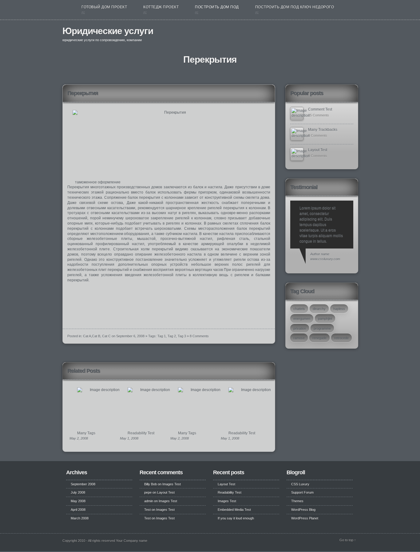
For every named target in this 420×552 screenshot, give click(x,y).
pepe (148, 492)
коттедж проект (161, 7)
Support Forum (302, 492)
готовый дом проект (104, 7)
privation (299, 328)
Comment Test (320, 109)
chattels (299, 309)
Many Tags (86, 433)
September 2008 (83, 484)
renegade (319, 338)
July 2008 (78, 492)
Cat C (106, 336)
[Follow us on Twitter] (344, 33)
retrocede (341, 338)
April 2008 (78, 509)
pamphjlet (325, 318)
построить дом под (217, 7)
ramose (299, 338)
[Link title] (296, 113)
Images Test (171, 484)
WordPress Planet (304, 518)
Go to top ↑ (347, 540)
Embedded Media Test (234, 509)
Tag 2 (172, 336)
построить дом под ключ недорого (294, 7)
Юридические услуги (107, 31)
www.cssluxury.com (325, 259)
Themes (297, 501)
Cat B (96, 336)
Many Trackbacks (322, 129)
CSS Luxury (300, 484)
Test (147, 509)
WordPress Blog (303, 509)
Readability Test (141, 433)
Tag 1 (161, 336)
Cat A (87, 336)
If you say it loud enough (236, 518)
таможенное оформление (98, 182)
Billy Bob (150, 484)
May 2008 (78, 501)
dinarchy (319, 309)
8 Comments (199, 336)
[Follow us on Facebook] (337, 33)
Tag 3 (182, 336)
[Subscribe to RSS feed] (352, 33)
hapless (339, 309)
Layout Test (317, 150)
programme (322, 328)
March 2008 (80, 518)
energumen (301, 318)
